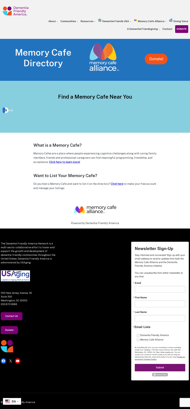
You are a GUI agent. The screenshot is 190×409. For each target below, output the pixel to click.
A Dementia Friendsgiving (142, 28)
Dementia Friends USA (115, 21)
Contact (167, 28)
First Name (141, 297)
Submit (160, 367)
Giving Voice (180, 21)
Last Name (141, 312)
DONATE (182, 29)
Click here (117, 183)
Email (138, 283)
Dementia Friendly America (154, 335)
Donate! (156, 58)
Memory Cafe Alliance (150, 21)
